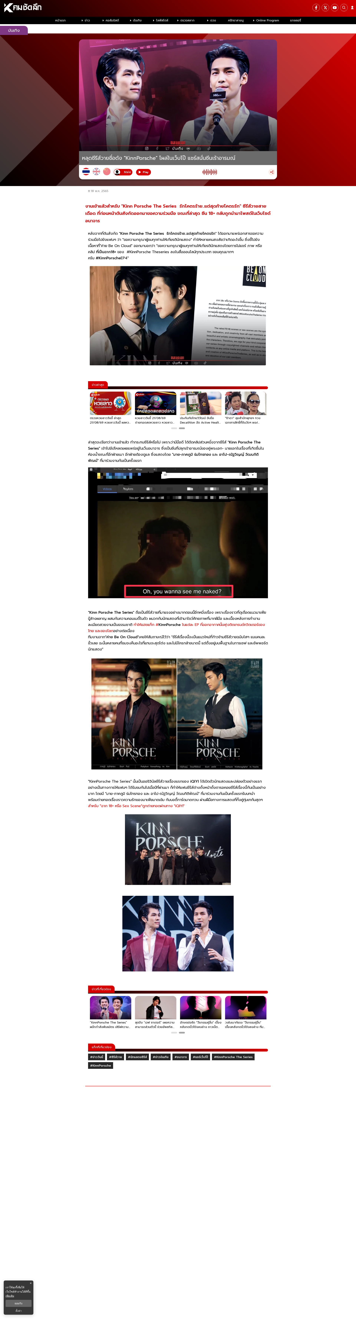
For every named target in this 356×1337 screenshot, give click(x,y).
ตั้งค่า (19, 1310)
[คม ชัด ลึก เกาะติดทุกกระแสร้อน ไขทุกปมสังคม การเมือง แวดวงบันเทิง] (178, 8)
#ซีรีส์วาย (115, 1057)
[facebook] (316, 7)
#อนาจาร (180, 1057)
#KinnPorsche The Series (233, 1057)
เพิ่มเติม (10, 1296)
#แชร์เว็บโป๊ (200, 1057)
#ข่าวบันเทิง (161, 1057)
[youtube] (334, 7)
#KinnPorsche (100, 1065)
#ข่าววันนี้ (96, 1057)
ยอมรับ (18, 1303)
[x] (325, 7)
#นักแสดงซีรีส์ (137, 1057)
